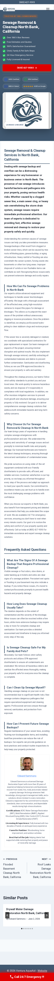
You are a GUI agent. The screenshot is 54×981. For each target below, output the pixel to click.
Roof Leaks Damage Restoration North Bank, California (40, 868)
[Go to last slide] (7, 915)
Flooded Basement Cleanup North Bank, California (12, 868)
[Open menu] (48, 9)
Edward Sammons (17, 919)
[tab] (21, 928)
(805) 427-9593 (27, 2)
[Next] (47, 915)
